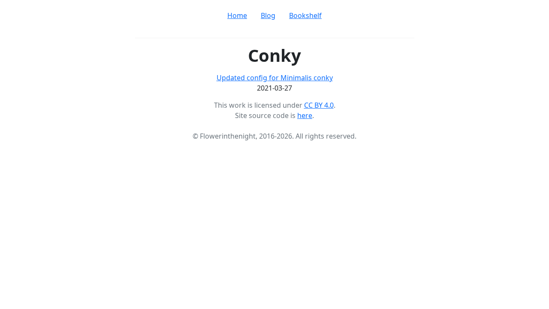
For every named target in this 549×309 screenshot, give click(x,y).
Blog (268, 15)
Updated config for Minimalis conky (275, 77)
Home (237, 15)
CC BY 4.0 (319, 105)
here (304, 115)
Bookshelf (305, 15)
